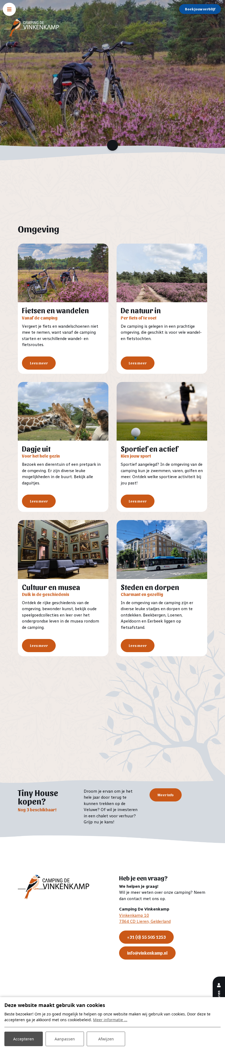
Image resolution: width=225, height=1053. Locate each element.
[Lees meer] (63, 273)
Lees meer (39, 363)
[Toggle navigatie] (9, 9)
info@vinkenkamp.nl (147, 952)
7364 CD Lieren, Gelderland (145, 921)
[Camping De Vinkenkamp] (31, 27)
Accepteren (23, 1038)
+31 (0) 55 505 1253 (146, 937)
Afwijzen (106, 1038)
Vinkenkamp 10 (134, 915)
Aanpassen (65, 1038)
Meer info (166, 795)
